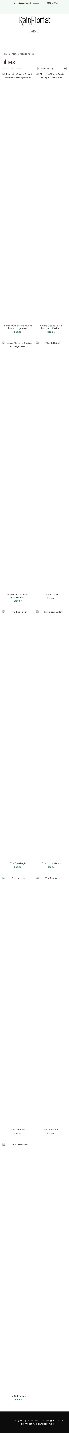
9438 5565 (52, 3)
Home (6, 54)
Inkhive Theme (34, 1420)
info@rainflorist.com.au (27, 3)
